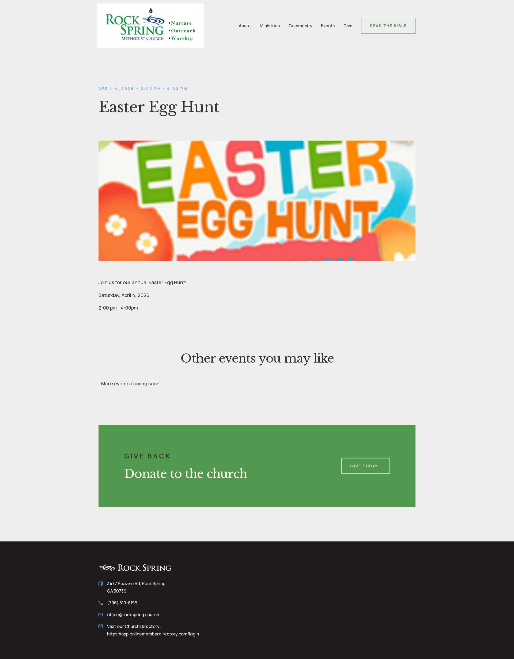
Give (348, 26)
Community (300, 26)
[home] (150, 25)
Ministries (270, 26)
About (245, 26)
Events (328, 26)
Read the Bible (388, 25)
